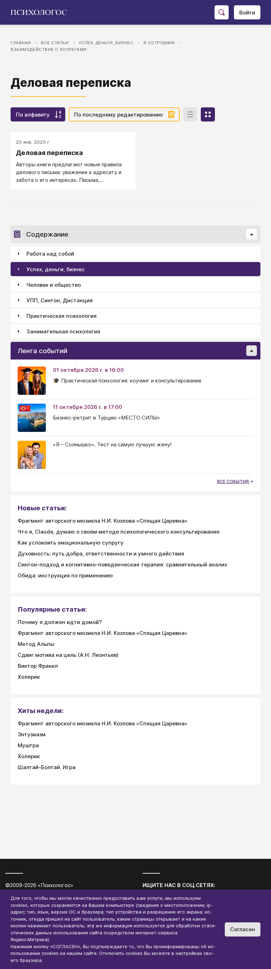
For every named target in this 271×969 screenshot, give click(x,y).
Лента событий (42, 351)
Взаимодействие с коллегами (49, 49)
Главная (21, 42)
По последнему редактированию (118, 114)
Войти (247, 12)
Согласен (242, 929)
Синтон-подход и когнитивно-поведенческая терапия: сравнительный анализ (122, 564)
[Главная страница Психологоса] (41, 12)
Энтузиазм (32, 734)
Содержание (47, 234)
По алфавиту (33, 114)
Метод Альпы (36, 644)
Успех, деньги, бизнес (106, 42)
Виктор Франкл (38, 665)
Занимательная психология (63, 331)
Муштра (28, 745)
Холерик (29, 676)
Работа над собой (50, 253)
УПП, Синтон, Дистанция (59, 300)
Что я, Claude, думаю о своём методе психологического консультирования (118, 531)
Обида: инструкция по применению (65, 575)
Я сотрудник (159, 42)
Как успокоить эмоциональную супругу (71, 542)
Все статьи (55, 42)
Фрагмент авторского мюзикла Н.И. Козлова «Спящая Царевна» (102, 520)
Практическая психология (61, 316)
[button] (251, 234)
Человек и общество (53, 284)
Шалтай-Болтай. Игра (47, 767)
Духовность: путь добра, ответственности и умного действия (101, 553)
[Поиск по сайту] (222, 12)
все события (233, 481)
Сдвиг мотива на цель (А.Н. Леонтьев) (68, 655)
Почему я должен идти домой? (60, 622)
